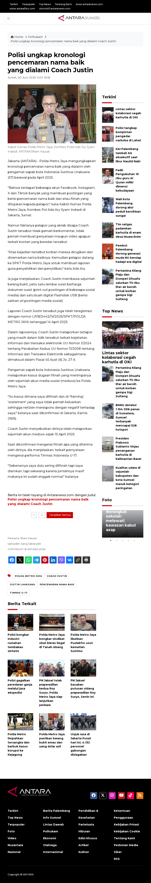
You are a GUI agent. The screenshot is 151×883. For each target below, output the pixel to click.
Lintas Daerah (53, 824)
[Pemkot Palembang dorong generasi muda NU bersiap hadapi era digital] (108, 251)
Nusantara (15, 845)
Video (12, 838)
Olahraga (50, 845)
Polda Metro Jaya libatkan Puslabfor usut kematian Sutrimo (83, 643)
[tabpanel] (122, 524)
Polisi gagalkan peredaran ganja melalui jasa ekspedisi (20, 686)
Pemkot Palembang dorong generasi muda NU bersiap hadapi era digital (129, 254)
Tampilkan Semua (60, 514)
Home (19, 37)
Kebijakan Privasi (126, 824)
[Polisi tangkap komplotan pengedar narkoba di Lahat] (108, 134)
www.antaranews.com (89, 4)
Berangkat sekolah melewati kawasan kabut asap (121, 520)
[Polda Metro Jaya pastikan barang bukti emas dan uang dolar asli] (52, 721)
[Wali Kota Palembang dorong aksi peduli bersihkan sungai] (108, 205)
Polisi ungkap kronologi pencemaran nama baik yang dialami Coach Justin (63, 41)
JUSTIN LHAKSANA (22, 584)
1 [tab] (111, 540)
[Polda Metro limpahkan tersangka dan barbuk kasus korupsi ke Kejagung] (20, 721)
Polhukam (35, 37)
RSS (117, 859)
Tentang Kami (63, 4)
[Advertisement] (126, 70)
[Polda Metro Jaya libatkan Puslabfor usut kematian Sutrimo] (83, 622)
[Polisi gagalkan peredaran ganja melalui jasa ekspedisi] (20, 668)
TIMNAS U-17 (19, 592)
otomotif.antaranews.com (54, 8)
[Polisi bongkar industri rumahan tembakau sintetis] (20, 622)
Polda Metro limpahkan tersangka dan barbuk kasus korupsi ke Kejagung (18, 744)
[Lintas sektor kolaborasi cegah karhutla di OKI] (108, 115)
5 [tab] (134, 540)
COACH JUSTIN (57, 576)
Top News (45, 4)
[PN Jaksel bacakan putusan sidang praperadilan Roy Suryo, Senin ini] (83, 668)
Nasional (14, 852)
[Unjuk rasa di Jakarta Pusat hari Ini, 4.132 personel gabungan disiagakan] (83, 721)
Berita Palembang (56, 811)
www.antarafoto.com (22, 8)
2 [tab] (117, 540)
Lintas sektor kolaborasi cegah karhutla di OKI (128, 113)
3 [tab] (123, 540)
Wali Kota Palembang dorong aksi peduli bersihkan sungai (128, 207)
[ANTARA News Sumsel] (79, 18)
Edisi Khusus (87, 838)
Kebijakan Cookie (127, 831)
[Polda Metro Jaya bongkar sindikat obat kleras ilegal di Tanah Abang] (52, 622)
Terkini (14, 4)
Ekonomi (49, 838)
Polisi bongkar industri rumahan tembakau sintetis (18, 643)
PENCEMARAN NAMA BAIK (57, 584)
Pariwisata (86, 824)
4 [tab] (129, 540)
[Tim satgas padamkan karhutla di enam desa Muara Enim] (108, 230)
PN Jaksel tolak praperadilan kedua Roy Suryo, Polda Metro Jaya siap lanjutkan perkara (50, 693)
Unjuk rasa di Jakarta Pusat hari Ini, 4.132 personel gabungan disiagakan (81, 744)
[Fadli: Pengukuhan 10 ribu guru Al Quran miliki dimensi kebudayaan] (108, 176)
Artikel (83, 845)
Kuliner (83, 852)
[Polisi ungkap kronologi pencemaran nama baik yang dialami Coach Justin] (122, 335)
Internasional (53, 852)
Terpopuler (28, 4)
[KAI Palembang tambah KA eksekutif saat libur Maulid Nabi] (108, 155)
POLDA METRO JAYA (28, 576)
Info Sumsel (52, 817)
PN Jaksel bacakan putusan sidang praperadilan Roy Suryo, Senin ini (83, 689)
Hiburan (84, 831)
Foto (107, 500)
